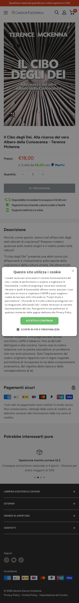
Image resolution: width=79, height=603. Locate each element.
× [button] (72, 271)
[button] (40, 329)
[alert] (39, 301)
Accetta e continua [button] (39, 320)
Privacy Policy (63, 312)
